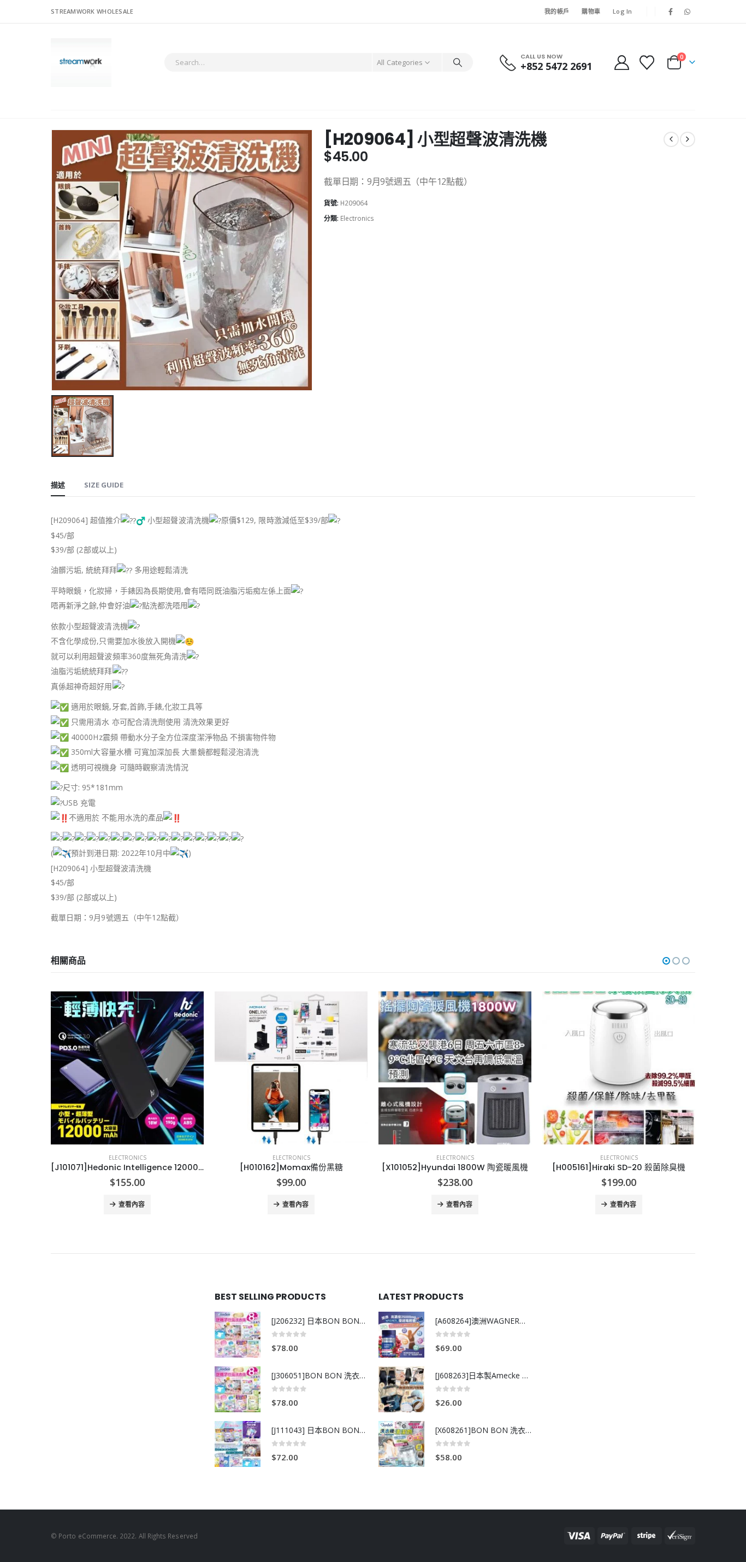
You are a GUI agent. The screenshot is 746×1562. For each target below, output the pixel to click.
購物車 (591, 11)
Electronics (357, 218)
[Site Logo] (81, 62)
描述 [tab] (58, 485)
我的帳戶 (556, 11)
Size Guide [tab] (103, 485)
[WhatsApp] (687, 11)
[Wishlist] (647, 62)
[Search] (457, 62)
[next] (687, 139)
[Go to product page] (127, 1067)
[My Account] (621, 62)
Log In (622, 11)
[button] (666, 960)
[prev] (671, 139)
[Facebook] (671, 11)
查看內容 (132, 1204)
